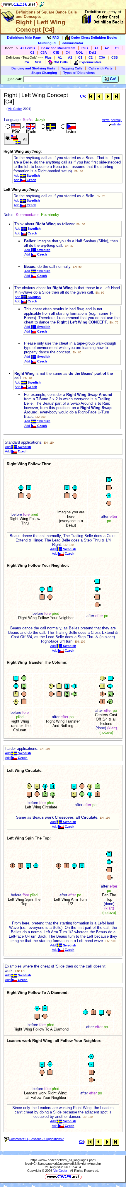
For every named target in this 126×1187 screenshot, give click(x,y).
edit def (116, 124)
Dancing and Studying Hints (33, 68)
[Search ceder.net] (42, 3)
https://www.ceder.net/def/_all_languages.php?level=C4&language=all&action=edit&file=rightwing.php (63, 1161)
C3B (56, 52)
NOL (79, 52)
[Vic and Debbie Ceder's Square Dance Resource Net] (19, 3)
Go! (112, 79)
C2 (32, 52)
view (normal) (112, 120)
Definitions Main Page (24, 37)
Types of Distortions (79, 72)
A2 (107, 48)
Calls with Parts (100, 68)
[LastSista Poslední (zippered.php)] (116, 96)
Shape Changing (44, 72)
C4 (68, 52)
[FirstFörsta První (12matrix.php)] (91, 96)
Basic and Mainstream (58, 48)
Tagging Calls (71, 68)
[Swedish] (48, 127)
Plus (84, 48)
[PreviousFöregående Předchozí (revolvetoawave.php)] (99, 96)
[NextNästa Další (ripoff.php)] (108, 96)
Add (27, 175)
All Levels (27, 48)
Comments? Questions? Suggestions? (36, 1139)
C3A (43, 52)
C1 (117, 48)
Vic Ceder (15, 108)
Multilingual (47, 43)
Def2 (92, 52)
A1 (96, 48)
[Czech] (68, 127)
